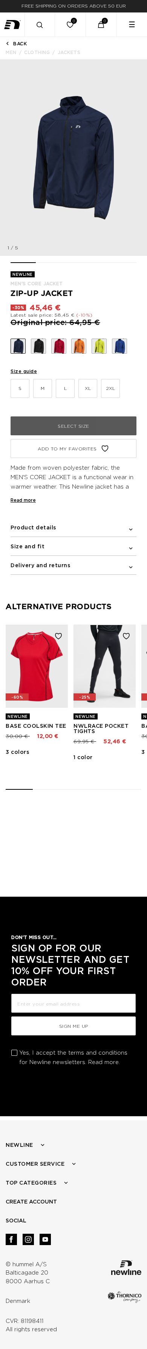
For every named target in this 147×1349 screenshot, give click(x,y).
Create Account (31, 1202)
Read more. (104, 1062)
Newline (19, 1145)
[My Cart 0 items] (101, 24)
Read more (23, 500)
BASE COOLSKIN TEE (36, 726)
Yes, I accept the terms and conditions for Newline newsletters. (73, 1057)
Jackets (69, 52)
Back (20, 43)
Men (11, 52)
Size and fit (27, 546)
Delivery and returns (40, 565)
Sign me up (73, 1026)
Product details (33, 527)
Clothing (37, 52)
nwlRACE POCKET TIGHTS (101, 728)
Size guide (24, 371)
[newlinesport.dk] (12, 24)
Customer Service (35, 1164)
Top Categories (31, 1183)
